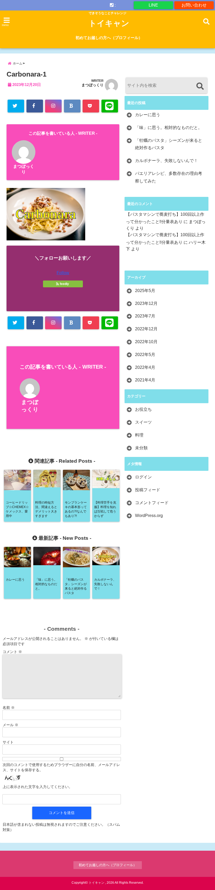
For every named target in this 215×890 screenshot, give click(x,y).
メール (10, 725)
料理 (139, 435)
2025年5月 (145, 290)
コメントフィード (152, 502)
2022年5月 (145, 354)
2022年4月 (145, 367)
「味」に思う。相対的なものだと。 (168, 127)
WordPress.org (149, 515)
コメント (12, 652)
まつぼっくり (93, 85)
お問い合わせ (194, 5)
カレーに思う (147, 114)
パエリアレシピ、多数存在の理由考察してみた (168, 177)
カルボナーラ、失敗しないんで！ (166, 160)
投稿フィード (147, 490)
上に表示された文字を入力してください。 (37, 787)
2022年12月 (146, 329)
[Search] (200, 86)
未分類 (141, 448)
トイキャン (109, 23)
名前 (9, 707)
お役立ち (143, 409)
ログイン (143, 477)
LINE (153, 5)
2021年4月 (145, 380)
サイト (8, 742)
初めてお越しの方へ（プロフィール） (109, 37)
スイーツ (143, 422)
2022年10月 (146, 341)
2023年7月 (145, 316)
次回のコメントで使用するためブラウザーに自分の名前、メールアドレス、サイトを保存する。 (61, 767)
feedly (64, 284)
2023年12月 (146, 303)
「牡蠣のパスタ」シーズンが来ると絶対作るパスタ (168, 144)
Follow (63, 273)
